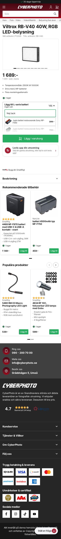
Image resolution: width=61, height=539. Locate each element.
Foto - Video (15, 20)
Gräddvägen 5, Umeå (25, 372)
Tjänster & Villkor (13, 435)
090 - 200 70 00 (22, 352)
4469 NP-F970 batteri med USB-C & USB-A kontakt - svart (13, 227)
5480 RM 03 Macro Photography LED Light (14, 304)
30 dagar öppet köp (32, 1)
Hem (5, 20)
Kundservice (10, 426)
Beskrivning (10, 178)
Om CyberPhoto (12, 444)
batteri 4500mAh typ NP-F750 (44, 222)
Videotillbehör (30, 20)
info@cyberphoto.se (24, 362)
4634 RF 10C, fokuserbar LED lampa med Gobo (44, 306)
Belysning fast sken (47, 20)
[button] (26, 408)
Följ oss (7, 453)
